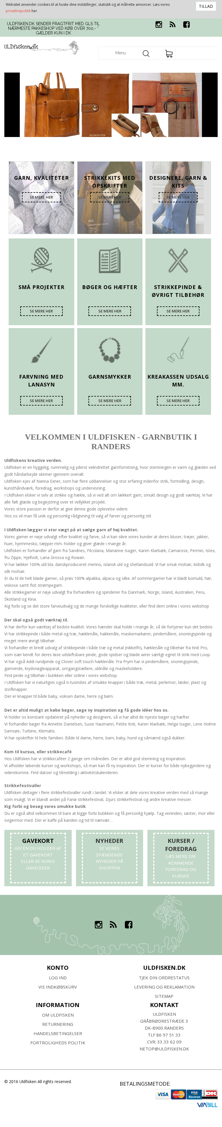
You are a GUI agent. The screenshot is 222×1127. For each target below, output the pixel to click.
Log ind (58, 977)
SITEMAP (164, 996)
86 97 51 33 (168, 1035)
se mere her (41, 197)
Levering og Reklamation (164, 987)
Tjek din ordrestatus (164, 977)
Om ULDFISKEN (58, 1015)
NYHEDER (109, 841)
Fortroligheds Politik (57, 1042)
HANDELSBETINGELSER (58, 1033)
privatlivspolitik (18, 10)
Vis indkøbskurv (57, 987)
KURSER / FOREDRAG (181, 845)
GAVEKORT (38, 841)
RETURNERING (57, 1024)
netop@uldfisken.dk (164, 1049)
